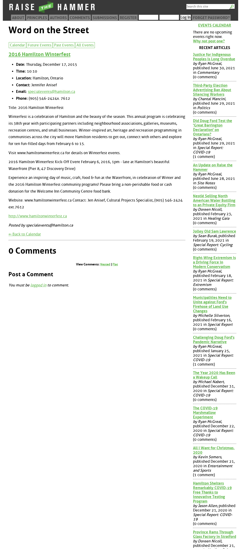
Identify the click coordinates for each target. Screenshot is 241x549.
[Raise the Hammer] (52, 13)
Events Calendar (214, 25)
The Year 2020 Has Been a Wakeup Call (214, 375)
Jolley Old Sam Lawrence (214, 231)
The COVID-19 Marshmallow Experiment (205, 412)
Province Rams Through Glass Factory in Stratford (214, 534)
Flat (115, 264)
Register (128, 18)
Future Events (39, 45)
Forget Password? (211, 18)
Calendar (17, 45)
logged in (38, 285)
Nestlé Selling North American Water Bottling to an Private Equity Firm (214, 200)
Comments (80, 18)
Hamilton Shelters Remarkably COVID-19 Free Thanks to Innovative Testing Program (212, 492)
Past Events (64, 45)
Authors (58, 18)
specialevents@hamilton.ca (51, 91)
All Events (85, 45)
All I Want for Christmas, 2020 (214, 450)
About (18, 18)
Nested (105, 264)
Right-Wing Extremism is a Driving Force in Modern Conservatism (214, 262)
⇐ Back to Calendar (24, 234)
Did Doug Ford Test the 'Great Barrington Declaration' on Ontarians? (212, 127)
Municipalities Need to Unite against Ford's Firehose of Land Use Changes (212, 304)
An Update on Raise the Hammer (213, 167)
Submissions (105, 18)
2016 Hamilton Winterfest (39, 54)
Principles (37, 18)
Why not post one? (209, 41)
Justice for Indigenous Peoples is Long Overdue (214, 56)
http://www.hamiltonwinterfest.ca (37, 216)
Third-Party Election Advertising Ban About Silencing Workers (212, 90)
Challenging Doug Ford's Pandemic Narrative (213, 339)
